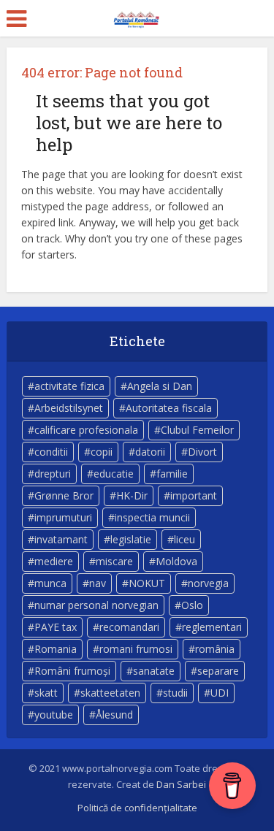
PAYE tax (55, 627)
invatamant (61, 539)
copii (102, 452)
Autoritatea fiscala (169, 408)
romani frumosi (135, 649)
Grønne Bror (64, 495)
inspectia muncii (152, 517)
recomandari (129, 627)
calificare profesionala (86, 430)
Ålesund (114, 714)
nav (97, 583)
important (193, 495)
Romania (55, 649)
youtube (53, 714)
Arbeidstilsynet (68, 408)
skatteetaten (110, 693)
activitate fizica (69, 386)
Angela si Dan (159, 386)
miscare (114, 561)
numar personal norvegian (96, 605)
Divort (202, 452)
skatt (46, 693)
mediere (53, 561)
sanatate (154, 671)
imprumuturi (63, 517)
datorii (150, 452)
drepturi (52, 473)
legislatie (130, 539)
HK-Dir (132, 495)
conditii (51, 452)
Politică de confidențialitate (137, 807)
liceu (184, 539)
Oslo (192, 605)
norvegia (208, 583)
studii (175, 693)
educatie (114, 473)
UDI (219, 693)
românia (215, 649)
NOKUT (147, 583)
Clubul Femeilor (197, 430)
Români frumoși (72, 671)
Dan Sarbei (181, 784)
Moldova (176, 561)
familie (172, 473)
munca (50, 583)
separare (218, 671)
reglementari (212, 627)
